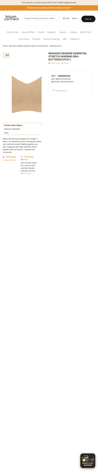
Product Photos (9, 160)
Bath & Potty (85, 32)
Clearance (74, 39)
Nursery (62, 32)
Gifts (65, 39)
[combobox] (40, 18)
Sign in (75, 18)
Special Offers (28, 32)
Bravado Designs (60, 63)
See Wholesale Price (61, 90)
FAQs (6, 133)
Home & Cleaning (51, 39)
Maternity (51, 32)
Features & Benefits (12, 129)
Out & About (24, 39)
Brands (41, 32)
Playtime (36, 39)
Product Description (13, 125)
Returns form (26, 173)
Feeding (73, 32)
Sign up (88, 19)
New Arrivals (13, 32)
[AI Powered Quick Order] (87, 460)
